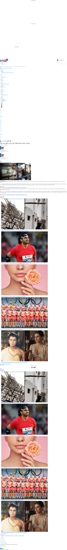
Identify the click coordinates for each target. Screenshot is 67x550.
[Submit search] (62, 64)
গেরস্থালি (12, 72)
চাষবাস (2, 87)
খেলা (12, 66)
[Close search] (57, 61)
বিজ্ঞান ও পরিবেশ (2, 86)
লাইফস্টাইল (18, 66)
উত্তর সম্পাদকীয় (5, 94)
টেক (9, 72)
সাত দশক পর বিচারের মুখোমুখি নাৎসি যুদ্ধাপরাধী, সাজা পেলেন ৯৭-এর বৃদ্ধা (15, 187)
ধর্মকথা (2, 79)
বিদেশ (7, 66)
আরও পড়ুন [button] (1, 368)
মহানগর (2, 66)
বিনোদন (15, 66)
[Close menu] (0, 109)
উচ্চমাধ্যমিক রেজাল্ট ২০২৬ (3, 100)
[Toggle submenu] (0, 119)
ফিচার (1, 97)
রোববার (2, 96)
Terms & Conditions (4, 542)
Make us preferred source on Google (5, 162)
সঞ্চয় (25, 66)
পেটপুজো (8, 72)
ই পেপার (2, 89)
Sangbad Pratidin (3, 533)
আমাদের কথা (2, 94)
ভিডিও (0, 128)
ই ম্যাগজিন (2, 90)
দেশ (1, 75)
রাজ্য (4, 66)
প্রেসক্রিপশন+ (10, 66)
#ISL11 (2, 69)
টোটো (10, 72)
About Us (2, 537)
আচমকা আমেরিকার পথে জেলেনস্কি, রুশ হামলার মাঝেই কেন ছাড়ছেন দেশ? (15, 194)
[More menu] (66, 66)
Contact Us (2, 539)
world (2, 534)
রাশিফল (23, 66)
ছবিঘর (21, 66)
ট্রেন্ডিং (2, 91)
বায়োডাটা (2, 85)
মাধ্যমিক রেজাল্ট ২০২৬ (3, 99)
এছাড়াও (1, 138)
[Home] (4, 60)
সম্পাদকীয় (1, 134)
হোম (1, 68)
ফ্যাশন (6, 72)
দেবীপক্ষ (2, 98)
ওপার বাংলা (2, 80)
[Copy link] (1, 153)
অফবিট (2, 78)
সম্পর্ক (5, 72)
